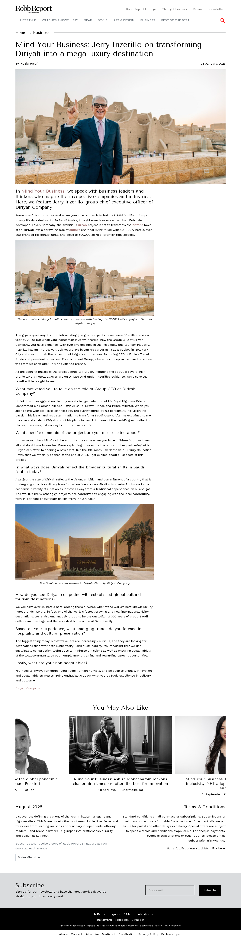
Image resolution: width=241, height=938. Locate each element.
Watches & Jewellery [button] (60, 20)
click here (217, 848)
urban (82, 225)
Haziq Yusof (29, 63)
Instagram (104, 919)
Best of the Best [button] (175, 20)
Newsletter (216, 9)
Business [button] (147, 20)
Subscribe (210, 890)
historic (137, 225)
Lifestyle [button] (28, 20)
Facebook (122, 919)
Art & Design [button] (123, 20)
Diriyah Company (27, 688)
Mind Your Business (43, 191)
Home (20, 32)
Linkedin (138, 919)
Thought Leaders (174, 9)
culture (74, 230)
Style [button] (102, 20)
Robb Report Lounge (141, 9)
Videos (197, 9)
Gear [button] (88, 20)
